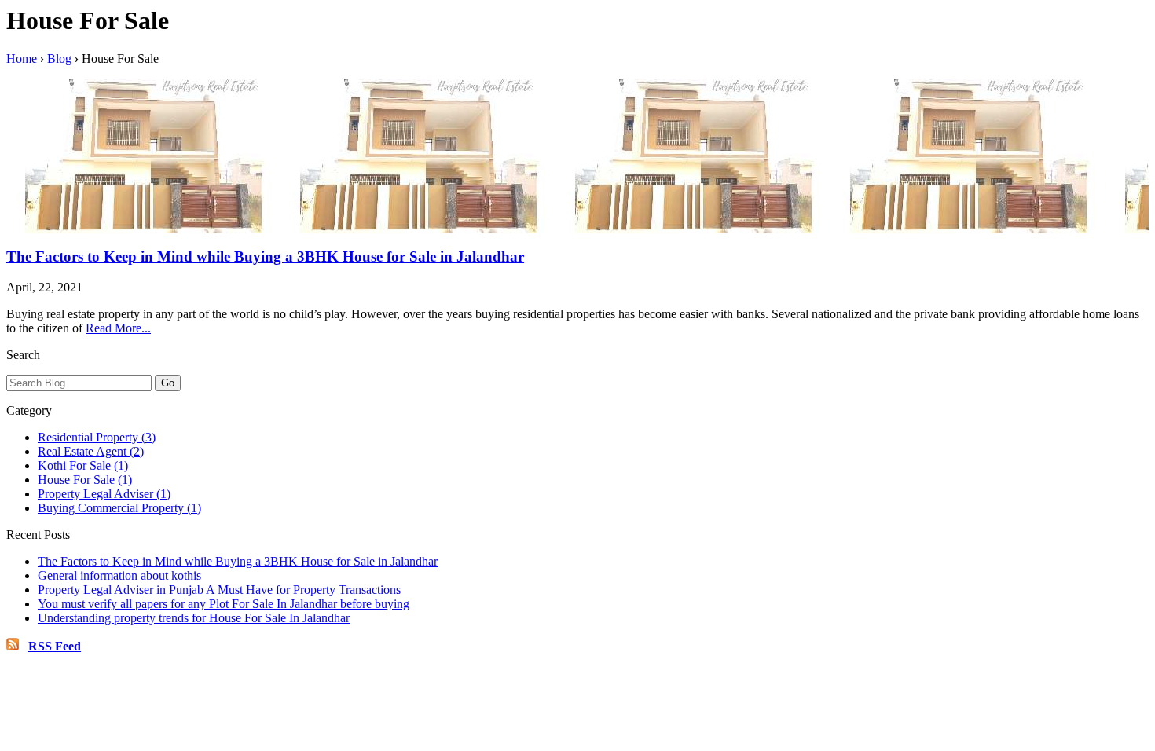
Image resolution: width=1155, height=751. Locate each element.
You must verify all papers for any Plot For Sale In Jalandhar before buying (223, 603)
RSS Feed (54, 646)
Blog (59, 58)
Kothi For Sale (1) (83, 465)
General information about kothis (119, 575)
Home (21, 58)
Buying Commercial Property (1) (119, 508)
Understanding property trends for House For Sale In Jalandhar (194, 618)
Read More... (118, 328)
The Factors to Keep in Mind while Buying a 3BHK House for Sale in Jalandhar (265, 256)
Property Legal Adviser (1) (104, 493)
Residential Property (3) (97, 437)
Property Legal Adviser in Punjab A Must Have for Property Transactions (219, 589)
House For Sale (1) (85, 479)
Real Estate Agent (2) (91, 451)
